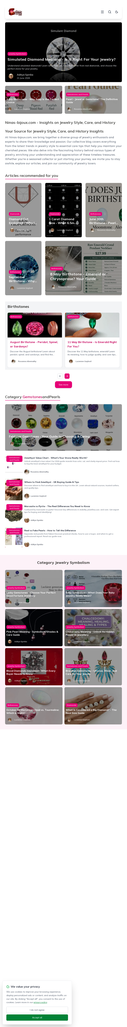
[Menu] (102, 12)
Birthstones (13, 94)
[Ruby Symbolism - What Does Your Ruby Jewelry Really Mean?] (93, 588)
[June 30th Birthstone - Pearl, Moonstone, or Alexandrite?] (103, 210)
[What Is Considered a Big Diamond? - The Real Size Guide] (93, 705)
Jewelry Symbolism (17, 54)
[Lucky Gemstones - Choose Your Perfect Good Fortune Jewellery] (34, 588)
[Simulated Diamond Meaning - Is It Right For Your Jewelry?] (63, 52)
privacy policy (40, 1002)
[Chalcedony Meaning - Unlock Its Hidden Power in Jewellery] (93, 627)
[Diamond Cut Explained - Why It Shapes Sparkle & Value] (23, 210)
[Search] (109, 12)
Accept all (37, 1017)
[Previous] (60, 376)
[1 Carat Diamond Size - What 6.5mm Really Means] (63, 210)
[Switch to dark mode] (116, 12)
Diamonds (15, 214)
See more (63, 384)
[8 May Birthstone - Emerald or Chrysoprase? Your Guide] (83, 268)
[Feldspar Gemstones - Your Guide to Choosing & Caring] (63, 427)
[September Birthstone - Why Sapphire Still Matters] (23, 268)
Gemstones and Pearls (77, 94)
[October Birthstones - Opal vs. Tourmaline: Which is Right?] (34, 705)
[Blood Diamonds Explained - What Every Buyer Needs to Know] (34, 666)
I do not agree (37, 1010)
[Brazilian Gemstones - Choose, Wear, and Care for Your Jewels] (93, 666)
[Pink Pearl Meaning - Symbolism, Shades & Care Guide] (34, 627)
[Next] (67, 376)
